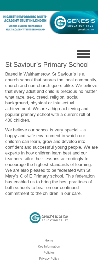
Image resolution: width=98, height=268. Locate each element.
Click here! (48, 5)
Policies (49, 252)
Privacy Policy (49, 258)
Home (49, 240)
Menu (83, 54)
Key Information (49, 246)
